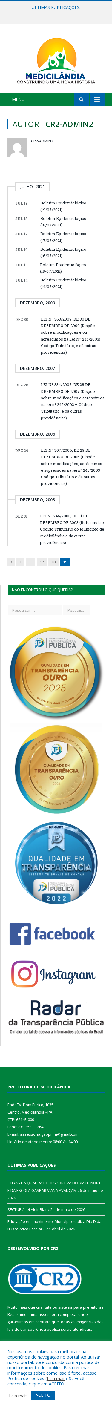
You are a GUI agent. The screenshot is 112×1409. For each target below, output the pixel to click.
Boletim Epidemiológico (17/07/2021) (63, 237)
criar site (44, 1307)
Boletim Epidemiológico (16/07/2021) (63, 252)
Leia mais (56, 1378)
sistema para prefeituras (81, 1307)
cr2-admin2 (42, 141)
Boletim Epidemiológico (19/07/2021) (63, 206)
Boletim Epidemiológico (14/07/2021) (63, 283)
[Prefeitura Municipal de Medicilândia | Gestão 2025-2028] (56, 59)
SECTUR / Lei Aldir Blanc (54, 13)
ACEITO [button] (43, 1395)
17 (42, 562)
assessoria (49, 1314)
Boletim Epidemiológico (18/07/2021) (63, 222)
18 (53, 562)
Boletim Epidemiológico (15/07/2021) (63, 268)
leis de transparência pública (33, 1329)
